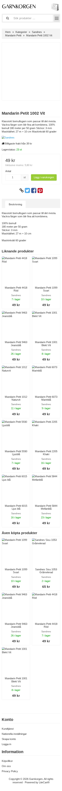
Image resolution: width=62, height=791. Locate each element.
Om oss (6, 766)
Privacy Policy (10, 771)
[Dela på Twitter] (27, 190)
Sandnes (37, 32)
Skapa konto (9, 739)
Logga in (6, 744)
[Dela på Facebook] (33, 190)
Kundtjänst (8, 728)
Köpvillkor (7, 760)
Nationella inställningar (14, 733)
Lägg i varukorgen (44, 177)
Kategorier (21, 32)
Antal (8, 171)
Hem (8, 32)
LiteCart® (44, 782)
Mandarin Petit (13, 35)
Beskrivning (15, 204)
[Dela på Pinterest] (40, 190)
